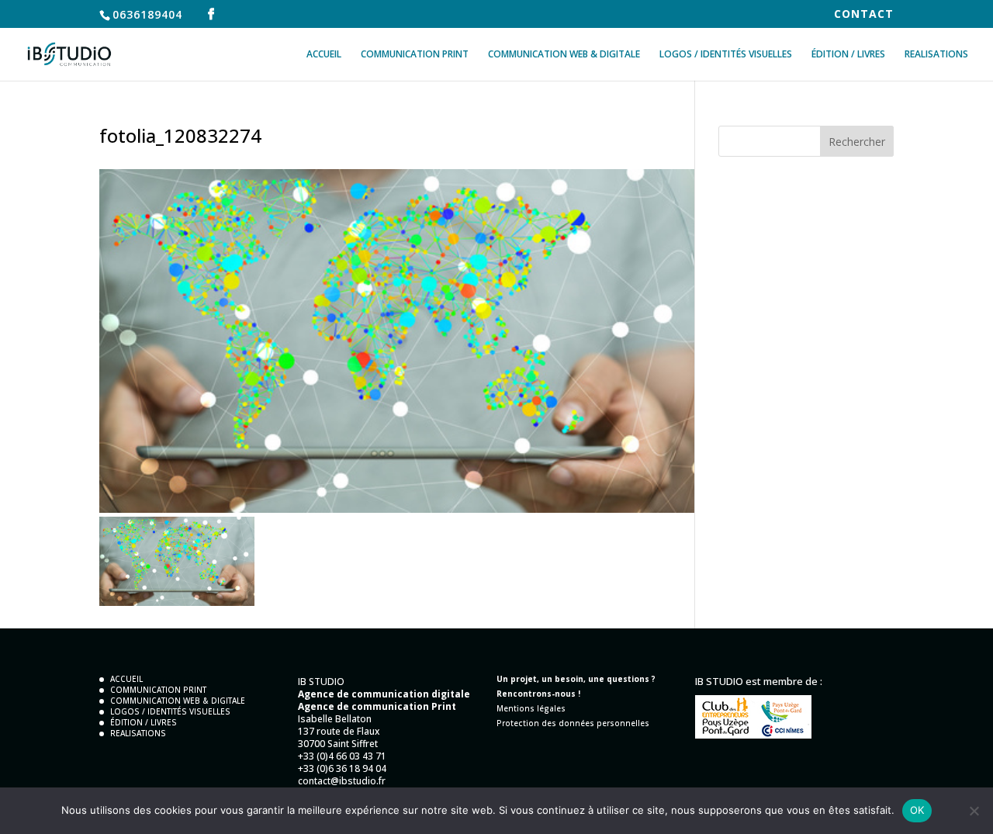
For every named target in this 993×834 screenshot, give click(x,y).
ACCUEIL (323, 55)
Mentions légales (531, 708)
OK (917, 810)
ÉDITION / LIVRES (848, 55)
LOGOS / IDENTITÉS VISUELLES (725, 55)
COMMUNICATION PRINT (415, 55)
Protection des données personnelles (572, 723)
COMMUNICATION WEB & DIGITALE (564, 55)
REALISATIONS (936, 55)
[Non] (973, 810)
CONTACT (864, 15)
